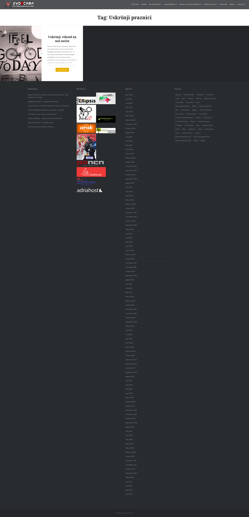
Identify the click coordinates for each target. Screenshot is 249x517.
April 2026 (129, 95)
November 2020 (131, 313)
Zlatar (177, 133)
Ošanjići (198, 117)
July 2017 (128, 481)
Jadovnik (198, 98)
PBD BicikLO (207, 117)
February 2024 (130, 158)
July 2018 (128, 431)
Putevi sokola (189, 125)
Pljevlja (192, 121)
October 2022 (130, 221)
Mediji (232, 4)
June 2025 (128, 103)
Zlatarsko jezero (187, 133)
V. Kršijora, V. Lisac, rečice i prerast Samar (42, 114)
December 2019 (131, 360)
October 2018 (130, 418)
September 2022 (131, 225)
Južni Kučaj (189, 102)
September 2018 (131, 423)
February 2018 (130, 452)
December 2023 (131, 166)
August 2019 (129, 376)
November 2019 (131, 364)
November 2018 (131, 414)
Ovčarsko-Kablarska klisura (184, 117)
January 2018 (130, 456)
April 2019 (129, 393)
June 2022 (128, 238)
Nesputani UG (210, 4)
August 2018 (129, 427)
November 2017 (131, 465)
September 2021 (131, 275)
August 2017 (129, 477)
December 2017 (131, 460)
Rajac (198, 125)
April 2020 (129, 343)
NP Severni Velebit (205, 110)
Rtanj (184, 129)
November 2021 (131, 267)
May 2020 (128, 339)
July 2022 (128, 233)
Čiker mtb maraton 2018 (201, 137)
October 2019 (130, 368)
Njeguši (194, 110)
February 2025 (130, 120)
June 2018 (128, 435)
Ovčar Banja (203, 114)
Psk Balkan (178, 125)
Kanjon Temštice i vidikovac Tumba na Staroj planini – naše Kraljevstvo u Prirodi (48, 96)
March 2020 (129, 347)
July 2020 (128, 330)
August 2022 (129, 229)
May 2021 (128, 292)
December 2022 (131, 212)
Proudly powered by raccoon (124, 513)
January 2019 (130, 406)
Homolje (190, 98)
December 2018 (131, 410)
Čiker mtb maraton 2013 (183, 137)
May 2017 (128, 490)
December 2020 (131, 309)
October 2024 (130, 128)
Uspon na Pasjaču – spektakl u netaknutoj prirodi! (45, 118)
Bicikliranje (154, 4)
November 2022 (131, 217)
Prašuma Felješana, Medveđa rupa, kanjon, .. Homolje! (46, 110)
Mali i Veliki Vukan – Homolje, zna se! (41, 122)
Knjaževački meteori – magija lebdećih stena (43, 101)
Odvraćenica (179, 114)
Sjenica (200, 129)
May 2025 (128, 107)
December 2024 (131, 124)
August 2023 (129, 183)
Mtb (176, 110)
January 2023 (130, 208)
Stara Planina (209, 129)
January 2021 (130, 305)
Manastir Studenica (205, 106)
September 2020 (131, 322)
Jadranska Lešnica (209, 98)
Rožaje (177, 129)
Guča (183, 98)
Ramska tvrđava (207, 125)
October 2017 (130, 469)
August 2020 (129, 326)
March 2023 (129, 200)
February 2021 (130, 301)
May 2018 (128, 439)
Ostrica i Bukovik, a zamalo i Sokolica (41, 127)
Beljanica (178, 95)
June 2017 (128, 486)
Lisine (198, 102)
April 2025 (129, 111)
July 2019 (128, 381)
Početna (135, 4)
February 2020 (130, 351)
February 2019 (130, 402)
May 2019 (128, 389)
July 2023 (128, 187)
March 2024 (129, 153)
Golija (177, 98)
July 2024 (128, 137)
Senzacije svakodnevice (190, 4)
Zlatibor (197, 133)
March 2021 (129, 296)
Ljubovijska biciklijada (182, 106)
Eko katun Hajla (189, 95)
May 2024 (128, 145)
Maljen (194, 106)
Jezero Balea (179, 102)
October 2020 (130, 318)
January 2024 (130, 162)
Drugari (223, 4)
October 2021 (130, 271)
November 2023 (131, 170)
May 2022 (128, 242)
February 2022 (130, 254)
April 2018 (129, 444)
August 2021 (129, 280)
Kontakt (241, 4)
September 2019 (131, 372)
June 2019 (128, 385)
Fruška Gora (210, 95)
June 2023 (128, 191)
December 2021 (131, 263)
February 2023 (130, 204)
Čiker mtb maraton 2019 (183, 140)
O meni (144, 4)
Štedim (196, 140)
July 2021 (128, 284)
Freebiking (199, 95)
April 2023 (129, 196)
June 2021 (128, 288)
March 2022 (129, 250)
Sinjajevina (191, 129)
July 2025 (128, 99)
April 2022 (129, 246)
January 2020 (130, 355)
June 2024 (128, 141)
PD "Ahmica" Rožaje (181, 121)
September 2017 (131, 473)
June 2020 (128, 334)
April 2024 (129, 149)
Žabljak (202, 140)
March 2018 (129, 448)
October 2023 (130, 175)
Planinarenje (169, 4)
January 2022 (130, 259)
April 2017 (129, 494)
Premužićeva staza (204, 121)
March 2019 (129, 397)
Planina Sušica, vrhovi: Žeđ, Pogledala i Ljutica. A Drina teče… (49, 106)
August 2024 (129, 132)
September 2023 (131, 179)
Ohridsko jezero (191, 114)
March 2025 (129, 116)
